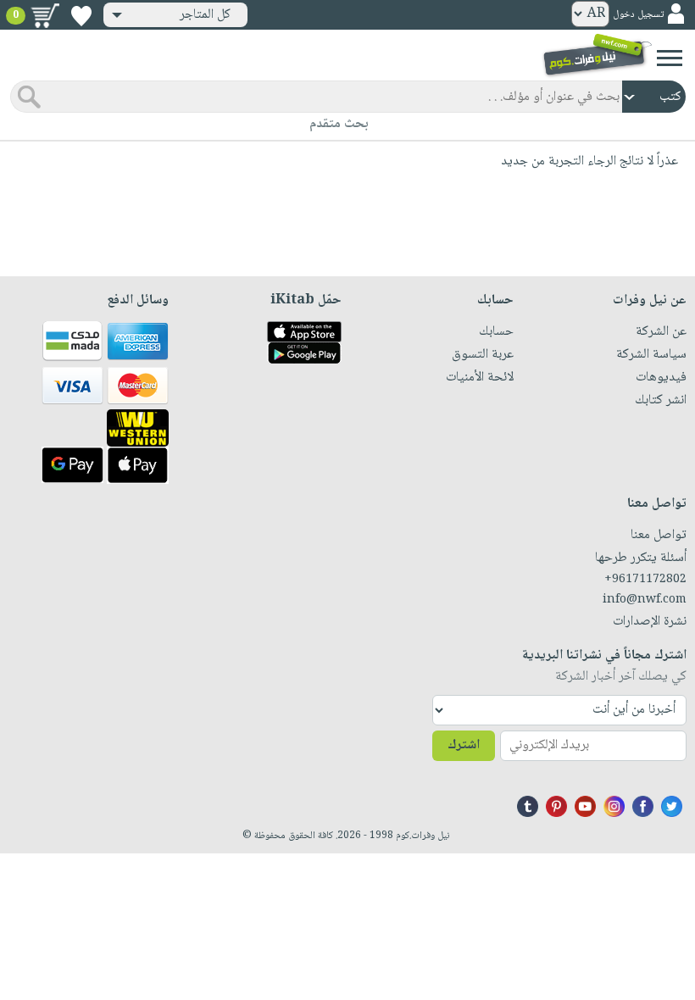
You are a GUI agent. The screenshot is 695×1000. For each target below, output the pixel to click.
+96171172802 (645, 579)
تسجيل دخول (638, 15)
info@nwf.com (645, 600)
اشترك (464, 745)
